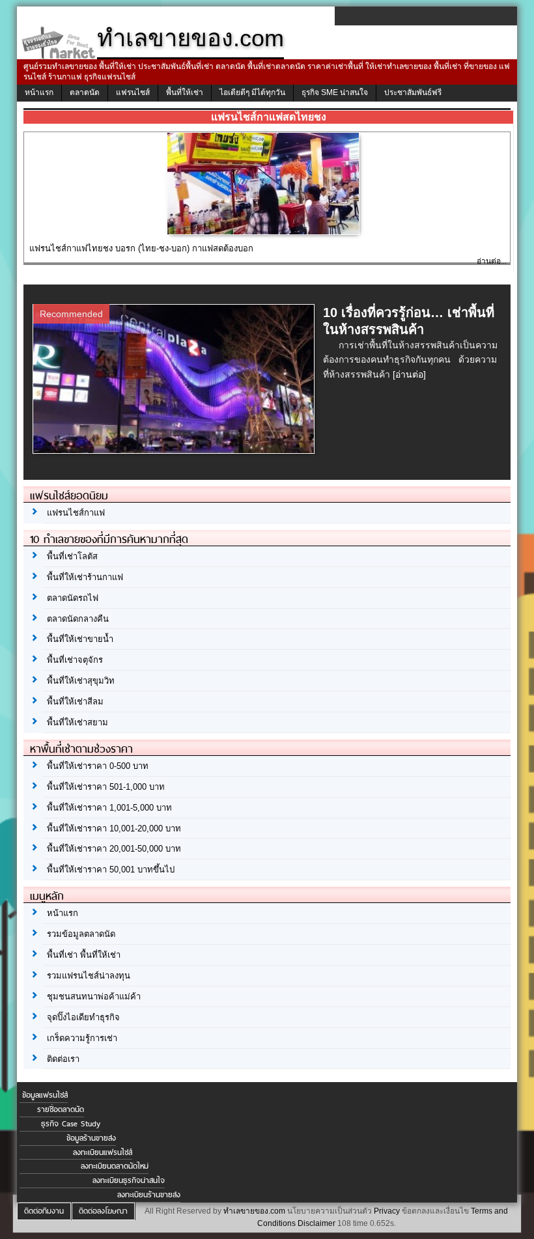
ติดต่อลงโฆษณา (103, 1211)
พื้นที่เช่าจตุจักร (75, 660)
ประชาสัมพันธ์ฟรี (413, 92)
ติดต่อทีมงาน (44, 1211)
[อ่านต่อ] (409, 374)
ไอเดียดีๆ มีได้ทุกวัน (252, 92)
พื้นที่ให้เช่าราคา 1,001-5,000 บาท (109, 808)
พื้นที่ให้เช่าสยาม (77, 722)
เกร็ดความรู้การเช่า (82, 1038)
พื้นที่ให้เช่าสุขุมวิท (81, 681)
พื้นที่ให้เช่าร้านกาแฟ (85, 577)
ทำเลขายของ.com (254, 1211)
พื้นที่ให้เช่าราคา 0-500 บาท (97, 766)
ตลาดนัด (85, 92)
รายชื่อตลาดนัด (60, 1109)
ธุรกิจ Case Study (70, 1123)
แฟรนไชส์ (133, 92)
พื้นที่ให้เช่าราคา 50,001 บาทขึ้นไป (111, 869)
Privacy (387, 1211)
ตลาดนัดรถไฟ (72, 598)
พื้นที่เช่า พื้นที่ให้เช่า (83, 955)
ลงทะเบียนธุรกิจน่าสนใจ (128, 1180)
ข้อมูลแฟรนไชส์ (45, 1095)
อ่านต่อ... (492, 261)
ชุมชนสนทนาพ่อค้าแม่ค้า (94, 996)
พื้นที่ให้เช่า (184, 92)
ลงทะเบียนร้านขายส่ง (148, 1194)
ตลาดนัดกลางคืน (78, 619)
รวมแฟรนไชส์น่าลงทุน (88, 976)
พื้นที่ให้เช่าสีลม (75, 701)
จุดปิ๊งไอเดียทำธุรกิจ (83, 1017)
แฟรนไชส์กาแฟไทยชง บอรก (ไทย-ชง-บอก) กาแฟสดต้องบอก (141, 248)
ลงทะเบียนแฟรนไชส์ (102, 1152)
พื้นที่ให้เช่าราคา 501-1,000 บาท (106, 787)
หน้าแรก (39, 92)
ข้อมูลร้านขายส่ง (91, 1138)
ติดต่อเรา (63, 1059)
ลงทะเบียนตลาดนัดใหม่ (114, 1166)
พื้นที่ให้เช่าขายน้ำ (80, 639)
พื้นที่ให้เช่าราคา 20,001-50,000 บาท (114, 849)
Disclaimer (316, 1223)
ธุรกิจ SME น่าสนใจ (335, 92)
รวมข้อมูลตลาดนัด (81, 934)
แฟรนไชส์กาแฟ (76, 513)
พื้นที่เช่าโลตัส (72, 556)
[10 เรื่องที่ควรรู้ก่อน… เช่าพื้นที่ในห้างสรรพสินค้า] (175, 450)
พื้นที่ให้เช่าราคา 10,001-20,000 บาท (114, 828)
